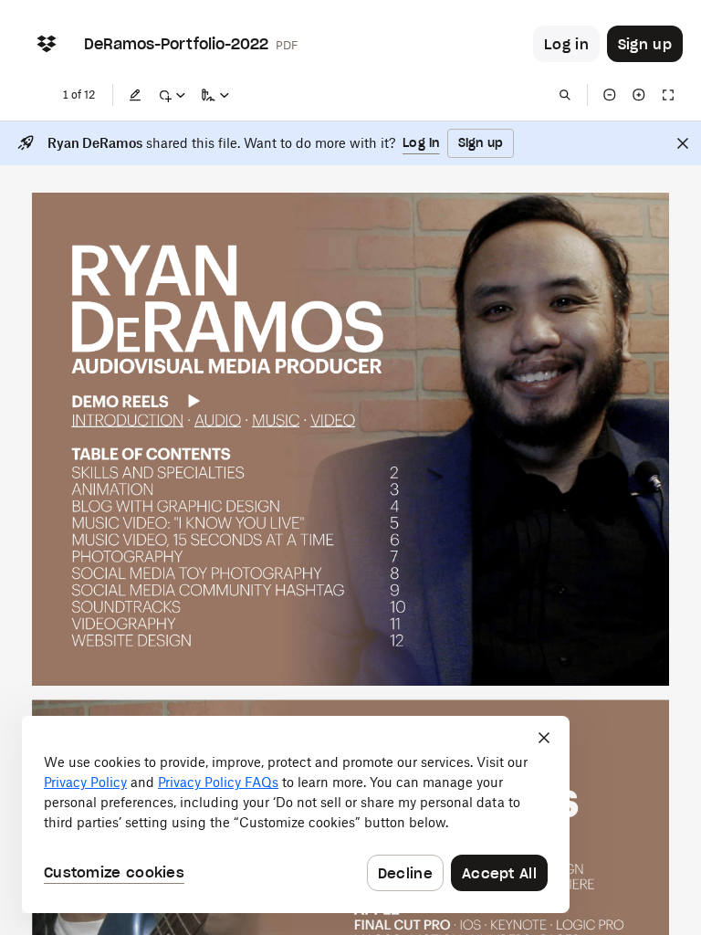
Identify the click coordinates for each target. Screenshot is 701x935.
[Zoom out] (609, 95)
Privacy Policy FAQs (218, 782)
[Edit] (135, 95)
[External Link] (127, 419)
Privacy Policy (85, 782)
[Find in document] (565, 95)
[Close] (682, 143)
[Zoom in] (639, 95)
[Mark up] (172, 95)
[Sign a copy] (215, 95)
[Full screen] (668, 95)
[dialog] (296, 814)
